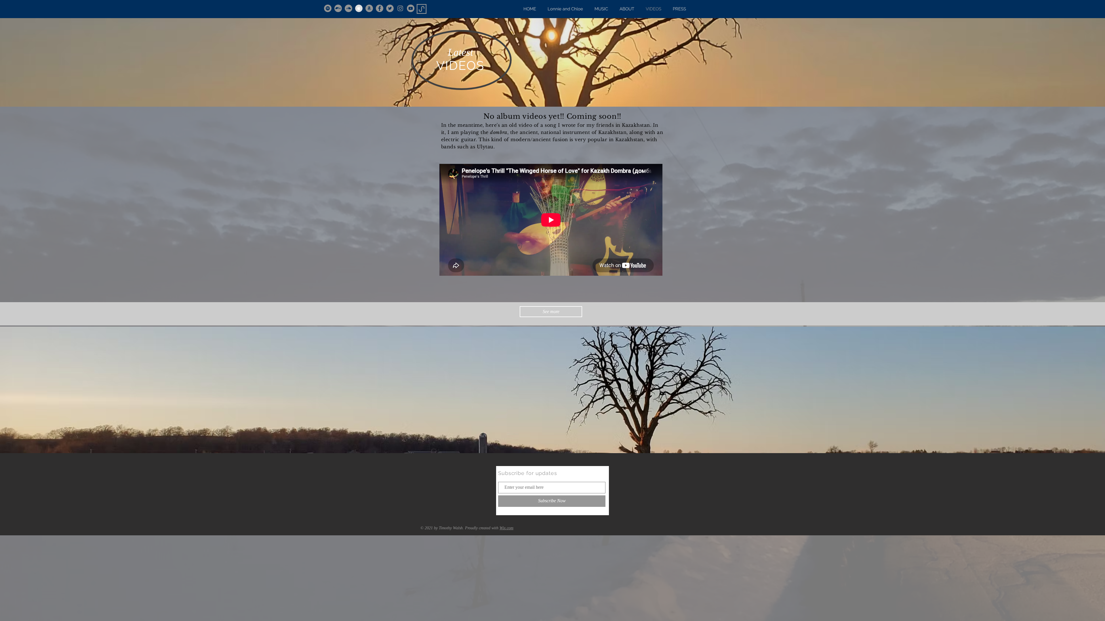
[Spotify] (328, 8)
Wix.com (506, 528)
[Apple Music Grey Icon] (359, 8)
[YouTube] (410, 8)
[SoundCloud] (348, 8)
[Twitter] (390, 8)
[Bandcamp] (338, 8)
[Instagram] (400, 8)
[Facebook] (379, 8)
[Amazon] (369, 8)
